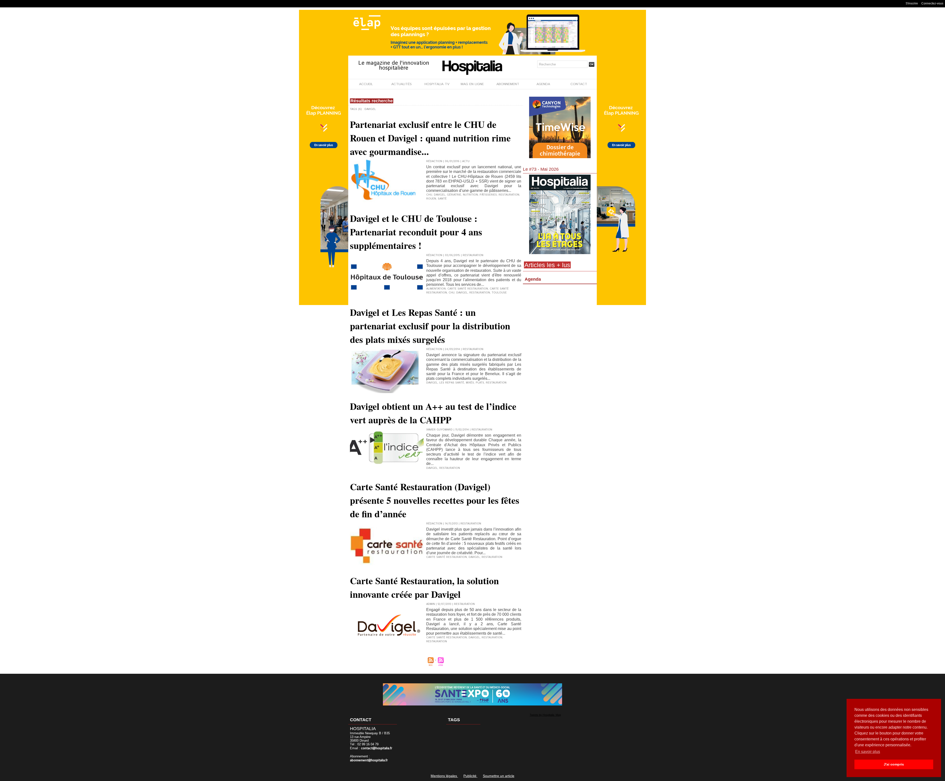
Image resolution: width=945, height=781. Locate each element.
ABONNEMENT (507, 84)
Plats (480, 383)
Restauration (509, 195)
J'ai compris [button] (894, 764)
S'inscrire (912, 3)
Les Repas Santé (451, 383)
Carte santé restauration (467, 289)
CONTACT (578, 84)
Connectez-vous (932, 3)
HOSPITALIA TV (437, 84)
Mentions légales (444, 776)
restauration (492, 638)
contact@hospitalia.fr (376, 748)
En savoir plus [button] (867, 752)
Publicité (470, 776)
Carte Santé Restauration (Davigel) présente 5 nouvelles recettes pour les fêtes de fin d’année (434, 500)
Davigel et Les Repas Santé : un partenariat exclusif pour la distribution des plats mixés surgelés (430, 326)
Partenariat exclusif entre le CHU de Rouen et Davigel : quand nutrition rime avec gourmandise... (430, 138)
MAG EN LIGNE (472, 84)
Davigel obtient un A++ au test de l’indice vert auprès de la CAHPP (433, 413)
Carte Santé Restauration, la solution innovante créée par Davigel (424, 587)
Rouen (431, 199)
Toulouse (499, 293)
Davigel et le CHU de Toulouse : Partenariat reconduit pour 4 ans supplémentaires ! (416, 232)
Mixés (470, 383)
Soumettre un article (498, 776)
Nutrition (470, 195)
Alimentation (436, 289)
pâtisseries (488, 195)
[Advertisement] (560, 326)
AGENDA (543, 84)
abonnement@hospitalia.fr (369, 760)
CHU (429, 195)
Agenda (533, 279)
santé (442, 199)
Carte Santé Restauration (446, 638)
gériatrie (454, 195)
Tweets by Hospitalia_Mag (545, 714)
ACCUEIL (366, 84)
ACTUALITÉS (401, 84)
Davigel (439, 195)
